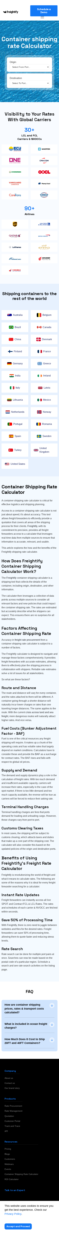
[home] (10, 12)
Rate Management (13, 1111)
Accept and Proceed (18, 1226)
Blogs (7, 1154)
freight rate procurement (27, 640)
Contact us (10, 1083)
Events (8, 1169)
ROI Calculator (12, 1179)
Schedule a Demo (44, 11)
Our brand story (12, 1088)
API (6, 1131)
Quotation (9, 1116)
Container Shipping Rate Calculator (21, 1174)
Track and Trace (12, 1126)
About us (9, 1078)
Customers (10, 1159)
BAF (37, 754)
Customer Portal (12, 1121)
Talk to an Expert (15, 1190)
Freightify (32, 526)
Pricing (8, 1149)
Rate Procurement (13, 1106)
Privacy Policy (13, 1213)
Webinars (9, 1164)
